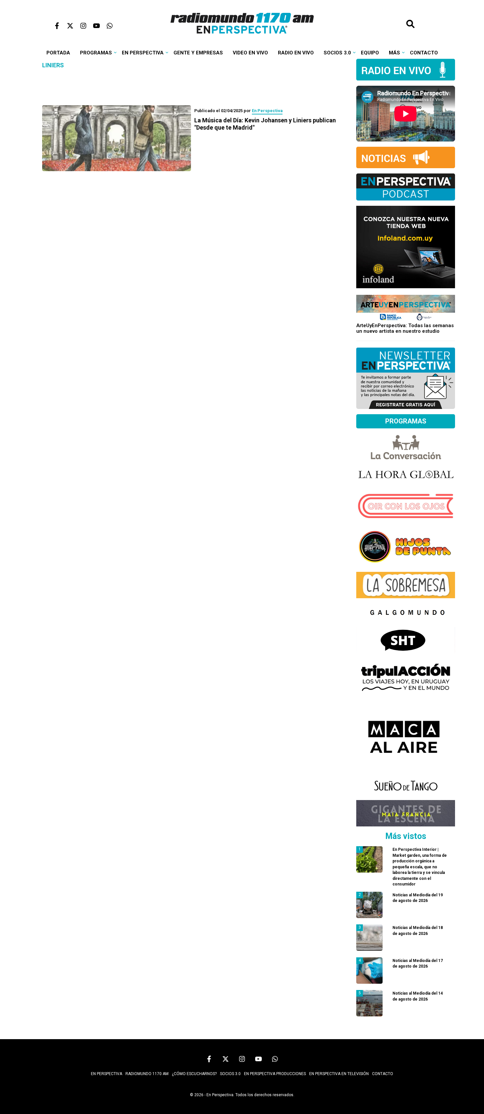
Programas (96, 53)
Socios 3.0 (337, 53)
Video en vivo (250, 53)
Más (394, 53)
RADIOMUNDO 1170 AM (147, 1073)
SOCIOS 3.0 (230, 1073)
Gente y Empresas (198, 53)
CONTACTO (382, 1073)
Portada (58, 53)
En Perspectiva (143, 53)
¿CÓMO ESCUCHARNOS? (194, 1073)
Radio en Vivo (296, 53)
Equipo (370, 53)
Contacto (424, 53)
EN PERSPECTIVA (106, 1073)
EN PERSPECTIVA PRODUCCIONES (275, 1073)
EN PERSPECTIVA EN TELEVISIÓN (339, 1073)
